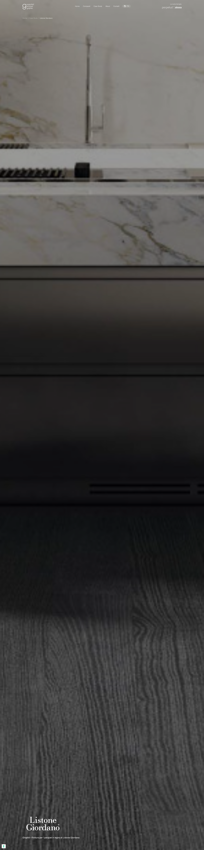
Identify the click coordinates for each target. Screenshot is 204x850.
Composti (86, 6)
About (108, 6)
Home (77, 6)
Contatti (116, 6)
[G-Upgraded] (31, 6)
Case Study (98, 6)
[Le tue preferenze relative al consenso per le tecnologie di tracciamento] (4, 846)
